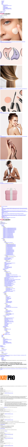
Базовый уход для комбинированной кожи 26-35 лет (9, 228)
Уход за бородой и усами (3, 183)
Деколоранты (7, 275)
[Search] (1, 221)
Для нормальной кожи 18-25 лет (10, 249)
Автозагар (6, 322)
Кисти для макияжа (10, 213)
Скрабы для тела (9, 215)
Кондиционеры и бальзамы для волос (15, 88)
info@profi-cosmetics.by (4, 353)
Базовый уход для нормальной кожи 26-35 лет (9, 231)
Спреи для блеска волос (9, 289)
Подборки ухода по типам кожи (4, 41)
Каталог (3, 1)
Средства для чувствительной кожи (9, 257)
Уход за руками (6, 323)
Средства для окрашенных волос (9, 281)
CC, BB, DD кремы (8, 298)
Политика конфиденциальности (7, 342)
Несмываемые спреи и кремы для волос (22, 211)
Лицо (2, 207)
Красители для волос (8, 273)
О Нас (4, 9)
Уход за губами (6, 268)
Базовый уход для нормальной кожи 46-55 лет (9, 232)
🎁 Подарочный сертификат (3, 206)
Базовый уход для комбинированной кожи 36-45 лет (9, 229)
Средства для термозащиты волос (9, 285)
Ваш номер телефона (3, 391)
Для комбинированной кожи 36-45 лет (11, 245)
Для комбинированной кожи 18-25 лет (11, 244)
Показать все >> (10, 42)
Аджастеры (7, 297)
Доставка (4, 340)
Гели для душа (8, 332)
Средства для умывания (5, 42)
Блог (2, 3)
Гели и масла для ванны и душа (14, 136)
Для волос (7, 183)
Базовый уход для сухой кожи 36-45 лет (8, 234)
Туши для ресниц (8, 305)
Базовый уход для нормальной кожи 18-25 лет (9, 230)
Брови (5, 213)
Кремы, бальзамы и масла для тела (15, 215)
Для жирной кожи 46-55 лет (9, 254)
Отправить (2, 393)
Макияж (1, 112)
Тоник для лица (8, 261)
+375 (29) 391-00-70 (2, 222)
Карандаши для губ (8, 310)
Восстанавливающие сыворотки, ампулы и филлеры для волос (9, 211)
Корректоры (7, 299)
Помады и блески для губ (9, 311)
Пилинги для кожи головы (8, 282)
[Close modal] (4, 415)
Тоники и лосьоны (19, 208)
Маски (5, 265)
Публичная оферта (5, 7)
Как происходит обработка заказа (7, 5)
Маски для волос (22, 88)
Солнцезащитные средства (8, 263)
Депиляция (6, 325)
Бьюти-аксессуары (15, 213)
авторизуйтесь (5, 407)
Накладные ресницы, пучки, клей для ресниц (11, 307)
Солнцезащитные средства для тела (9, 321)
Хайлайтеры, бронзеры (9, 301)
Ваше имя (1, 390)
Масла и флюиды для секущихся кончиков (10, 280)
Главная (3, 225)
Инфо (2, 4)
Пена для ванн (19, 136)
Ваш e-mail (1, 410)
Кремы (5, 262)
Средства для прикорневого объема (10, 288)
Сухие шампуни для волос (8, 284)
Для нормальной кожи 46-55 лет (10, 251)
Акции (2, 335)
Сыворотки (6, 264)
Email (1, 392)
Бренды (3, 2)
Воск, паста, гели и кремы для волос (10, 290)
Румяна (7, 300)
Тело (0, 135)
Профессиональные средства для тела (5, 136)
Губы (7, 213)
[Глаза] (6, 303)
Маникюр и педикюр (5, 326)
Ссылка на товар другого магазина (4, 411)
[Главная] (5, 220)
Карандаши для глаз (8, 306)
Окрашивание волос (2, 88)
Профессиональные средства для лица (13, 41)
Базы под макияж (8, 296)
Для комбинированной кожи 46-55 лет (11, 246)
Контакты (4, 344)
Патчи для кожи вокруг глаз (8, 267)
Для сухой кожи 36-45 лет (9, 248)
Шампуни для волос (7, 88)
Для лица (12, 183)
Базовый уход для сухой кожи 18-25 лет (8, 233)
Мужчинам (1, 182)
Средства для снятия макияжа (13, 208)
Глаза (4, 213)
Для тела (10, 183)
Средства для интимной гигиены (9, 319)
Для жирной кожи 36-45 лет (9, 253)
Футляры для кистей (8, 314)
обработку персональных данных (9, 419)
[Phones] (0, 221)
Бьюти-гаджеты (2, 65)
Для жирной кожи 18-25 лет (9, 252)
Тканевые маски (7, 266)
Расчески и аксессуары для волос (9, 291)
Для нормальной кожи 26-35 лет (10, 250)
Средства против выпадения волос (9, 283)
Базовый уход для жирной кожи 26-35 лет (8, 236)
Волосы (4, 269)
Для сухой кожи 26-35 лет (9, 247)
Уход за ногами (6, 324)
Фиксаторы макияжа (8, 302)
